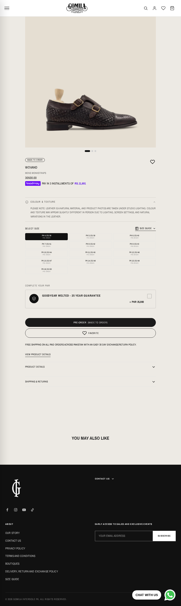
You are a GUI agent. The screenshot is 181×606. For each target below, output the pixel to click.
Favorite (93, 333)
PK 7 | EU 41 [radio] (46, 245)
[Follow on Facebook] (7, 510)
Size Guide (146, 228)
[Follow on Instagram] (16, 510)
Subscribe (164, 535)
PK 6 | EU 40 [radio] (134, 236)
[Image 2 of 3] (92, 151)
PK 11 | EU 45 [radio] (90, 253)
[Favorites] (163, 8)
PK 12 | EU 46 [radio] (134, 253)
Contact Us (13, 541)
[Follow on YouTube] (24, 510)
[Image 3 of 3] (95, 151)
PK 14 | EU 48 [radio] (90, 261)
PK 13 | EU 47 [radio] (46, 261)
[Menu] (8, 8)
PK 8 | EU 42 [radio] (90, 245)
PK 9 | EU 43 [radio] (134, 245)
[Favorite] (152, 163)
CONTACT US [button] (102, 478)
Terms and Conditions (20, 556)
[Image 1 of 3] (87, 151)
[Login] (154, 8)
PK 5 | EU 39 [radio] (90, 236)
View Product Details (38, 354)
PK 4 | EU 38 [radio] (46, 236)
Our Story (12, 533)
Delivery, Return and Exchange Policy (31, 571)
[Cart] (172, 8)
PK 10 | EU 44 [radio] (46, 253)
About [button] (9, 524)
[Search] (145, 8)
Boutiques (12, 564)
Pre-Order (80, 322)
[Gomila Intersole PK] (16, 488)
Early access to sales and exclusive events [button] (123, 524)
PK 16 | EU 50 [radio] (46, 270)
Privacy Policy (15, 548)
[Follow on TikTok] (32, 510)
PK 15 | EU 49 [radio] (134, 261)
